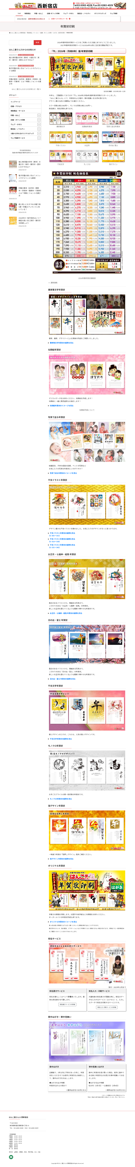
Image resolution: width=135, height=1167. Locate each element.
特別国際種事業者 (25, 150)
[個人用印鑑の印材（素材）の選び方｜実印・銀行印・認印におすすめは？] (13, 164)
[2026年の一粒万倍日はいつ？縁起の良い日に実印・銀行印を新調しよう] (13, 221)
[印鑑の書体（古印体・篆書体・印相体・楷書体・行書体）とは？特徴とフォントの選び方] (13, 191)
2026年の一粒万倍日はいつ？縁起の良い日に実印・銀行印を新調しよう (30, 220)
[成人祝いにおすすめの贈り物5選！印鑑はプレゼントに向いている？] (13, 207)
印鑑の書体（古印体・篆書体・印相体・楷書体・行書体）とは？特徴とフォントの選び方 (25, 81)
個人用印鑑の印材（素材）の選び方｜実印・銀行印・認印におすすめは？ (29, 164)
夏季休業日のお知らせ (36, 19)
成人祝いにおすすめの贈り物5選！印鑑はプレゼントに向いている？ (29, 206)
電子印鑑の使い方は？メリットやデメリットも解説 (29, 176)
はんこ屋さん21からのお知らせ (25, 54)
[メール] (11, 1157)
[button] (59, 19)
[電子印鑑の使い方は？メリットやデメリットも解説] (13, 178)
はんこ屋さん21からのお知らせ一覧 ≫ (26, 89)
